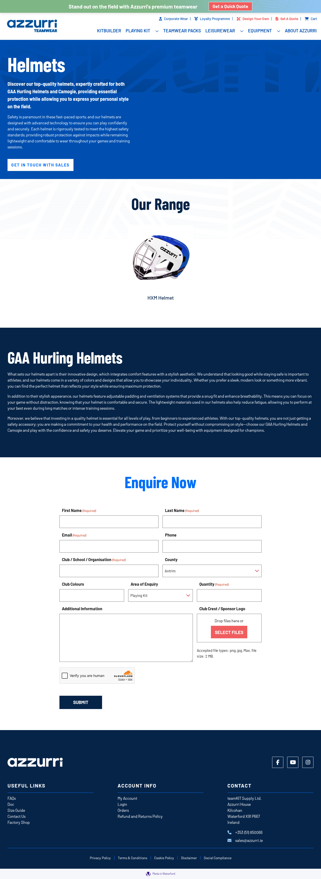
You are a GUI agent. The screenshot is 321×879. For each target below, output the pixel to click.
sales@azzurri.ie (249, 840)
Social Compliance (217, 858)
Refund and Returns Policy (140, 816)
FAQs (12, 798)
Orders (123, 810)
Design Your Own (256, 19)
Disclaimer (189, 858)
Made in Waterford (163, 873)
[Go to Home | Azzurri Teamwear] (31, 26)
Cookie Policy (164, 858)
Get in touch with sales (40, 164)
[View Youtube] (292, 762)
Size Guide (16, 810)
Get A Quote (289, 19)
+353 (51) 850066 (249, 832)
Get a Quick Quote (230, 6)
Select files (229, 632)
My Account (127, 798)
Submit (80, 702)
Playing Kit (138, 30)
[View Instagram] (307, 762)
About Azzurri (301, 30)
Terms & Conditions (132, 858)
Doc (11, 804)
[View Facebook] (277, 762)
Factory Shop (19, 822)
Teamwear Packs (182, 30)
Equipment (260, 30)
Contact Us (17, 816)
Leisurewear (220, 30)
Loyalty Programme (215, 19)
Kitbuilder (109, 30)
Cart (314, 19)
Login (122, 804)
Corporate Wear (176, 19)
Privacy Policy (100, 858)
